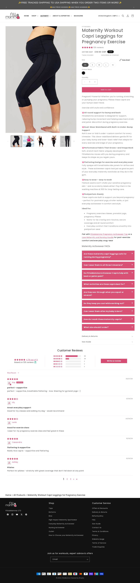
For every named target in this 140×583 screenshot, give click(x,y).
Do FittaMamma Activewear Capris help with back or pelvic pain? (106, 275)
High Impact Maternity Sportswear (63, 520)
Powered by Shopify (77, 578)
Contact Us (96, 527)
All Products (19, 495)
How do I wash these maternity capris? (103, 319)
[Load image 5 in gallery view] (65, 141)
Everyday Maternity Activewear (61, 524)
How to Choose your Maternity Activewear (66, 535)
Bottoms (52, 512)
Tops (51, 508)
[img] (12, 379)
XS (85, 65)
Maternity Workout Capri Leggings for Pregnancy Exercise (56, 495)
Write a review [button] (114, 361)
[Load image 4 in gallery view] (53, 141)
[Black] (83, 73)
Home (8, 495)
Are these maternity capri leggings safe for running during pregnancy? (105, 255)
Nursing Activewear (57, 527)
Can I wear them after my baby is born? (103, 311)
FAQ (93, 520)
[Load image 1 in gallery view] (16, 141)
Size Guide (96, 524)
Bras (50, 516)
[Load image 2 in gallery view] (28, 141)
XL (114, 65)
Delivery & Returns (99, 512)
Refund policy (97, 516)
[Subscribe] (87, 559)
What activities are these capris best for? (104, 284)
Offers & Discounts (100, 508)
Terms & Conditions (100, 531)
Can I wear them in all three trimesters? (103, 265)
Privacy (95, 535)
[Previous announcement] (6, 7)
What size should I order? (96, 327)
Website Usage (98, 539)
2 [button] (67, 479)
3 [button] (70, 479)
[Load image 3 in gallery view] (40, 141)
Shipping (97, 55)
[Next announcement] (133, 7)
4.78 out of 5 (32, 359)
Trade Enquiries (98, 547)
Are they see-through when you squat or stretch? (104, 294)
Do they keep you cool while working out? (104, 303)
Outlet (51, 531)
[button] (34, 16)
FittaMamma (66, 578)
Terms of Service (99, 543)
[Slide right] (74, 141)
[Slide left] (7, 141)
